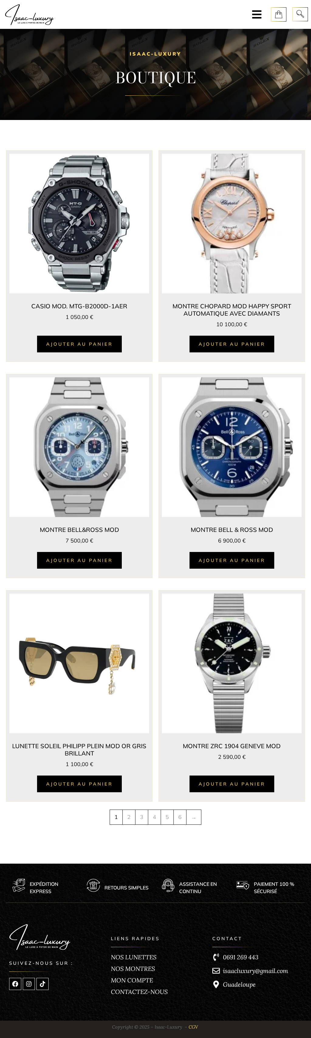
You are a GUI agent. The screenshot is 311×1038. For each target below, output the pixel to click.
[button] (257, 14)
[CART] (278, 14)
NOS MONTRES (133, 968)
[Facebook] (15, 984)
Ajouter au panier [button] (79, 344)
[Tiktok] (42, 984)
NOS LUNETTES (133, 957)
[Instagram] (29, 984)
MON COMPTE (132, 980)
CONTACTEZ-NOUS (139, 991)
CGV (193, 1027)
